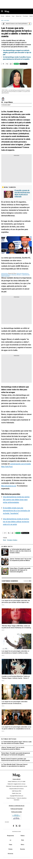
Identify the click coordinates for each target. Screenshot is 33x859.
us (10, 840)
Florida (2, 16)
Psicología (25, 16)
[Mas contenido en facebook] (13, 825)
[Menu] (2, 11)
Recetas (22, 849)
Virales (10, 849)
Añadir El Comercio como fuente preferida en (17, 23)
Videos (23, 835)
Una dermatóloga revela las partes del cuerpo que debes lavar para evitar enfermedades (16, 499)
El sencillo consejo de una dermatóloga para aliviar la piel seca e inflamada (22, 193)
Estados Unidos (12, 540)
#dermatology (25, 273)
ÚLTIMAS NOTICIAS (8, 739)
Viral (4, 540)
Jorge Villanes (8, 102)
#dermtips (13, 274)
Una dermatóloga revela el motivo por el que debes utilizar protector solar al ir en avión (16, 521)
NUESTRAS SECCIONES (16, 831)
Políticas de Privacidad (16, 808)
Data (22, 840)
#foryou (19, 274)
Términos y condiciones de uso (16, 805)
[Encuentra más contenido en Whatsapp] (11, 64)
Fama (10, 844)
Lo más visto (7, 546)
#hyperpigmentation (6, 274)
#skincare (19, 273)
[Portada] (16, 777)
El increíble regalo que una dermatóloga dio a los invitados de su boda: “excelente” (16, 510)
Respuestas (10, 835)
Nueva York (18, 16)
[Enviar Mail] (2, 102)
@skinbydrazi (4, 273)
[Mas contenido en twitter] (16, 825)
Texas (13, 16)
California (8, 16)
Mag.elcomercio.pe (8, 486)
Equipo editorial (16, 779)
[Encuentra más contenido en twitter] (7, 64)
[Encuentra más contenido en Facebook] (3, 64)
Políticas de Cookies (16, 812)
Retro (22, 844)
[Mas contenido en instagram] (19, 825)
